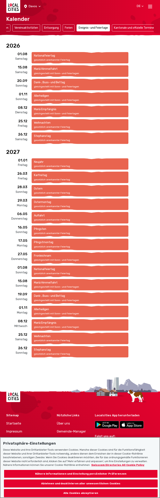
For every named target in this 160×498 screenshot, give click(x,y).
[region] (80, 467)
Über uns (63, 423)
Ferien (69, 27)
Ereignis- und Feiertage (93, 27)
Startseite (13, 423)
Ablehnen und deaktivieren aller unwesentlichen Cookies (81, 483)
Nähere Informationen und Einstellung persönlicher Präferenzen (80, 473)
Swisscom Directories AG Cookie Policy (117, 464)
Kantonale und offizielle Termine (134, 27)
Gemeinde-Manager (71, 431)
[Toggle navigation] (150, 6)
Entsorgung (51, 27)
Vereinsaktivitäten (26, 27)
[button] (32, 6)
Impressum (14, 431)
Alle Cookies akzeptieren (80, 493)
